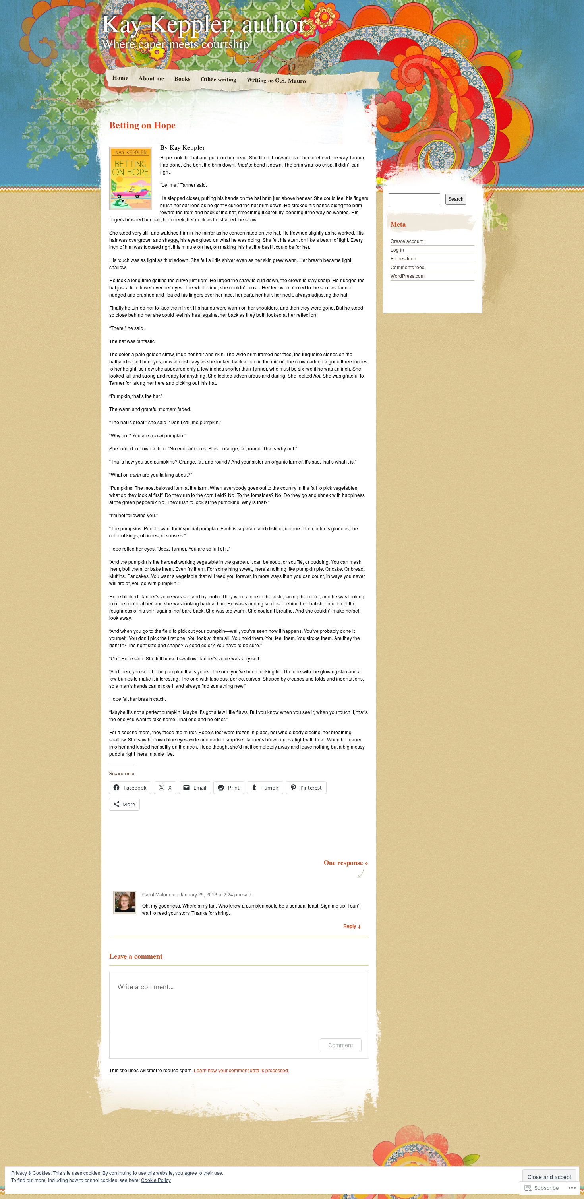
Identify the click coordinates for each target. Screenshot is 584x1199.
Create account (407, 240)
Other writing (218, 79)
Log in (397, 249)
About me (151, 77)
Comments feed (408, 267)
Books (182, 78)
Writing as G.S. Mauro (276, 80)
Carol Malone (157, 894)
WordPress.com (408, 275)
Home (120, 77)
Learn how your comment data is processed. (241, 1070)
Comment (340, 1045)
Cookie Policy (156, 1179)
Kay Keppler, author (203, 22)
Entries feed (403, 258)
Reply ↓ (352, 925)
